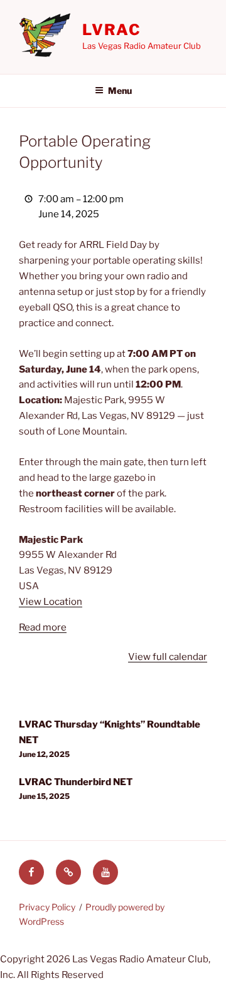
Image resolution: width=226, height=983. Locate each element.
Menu (120, 90)
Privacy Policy (47, 907)
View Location (50, 601)
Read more (43, 627)
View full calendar (167, 656)
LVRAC (111, 30)
